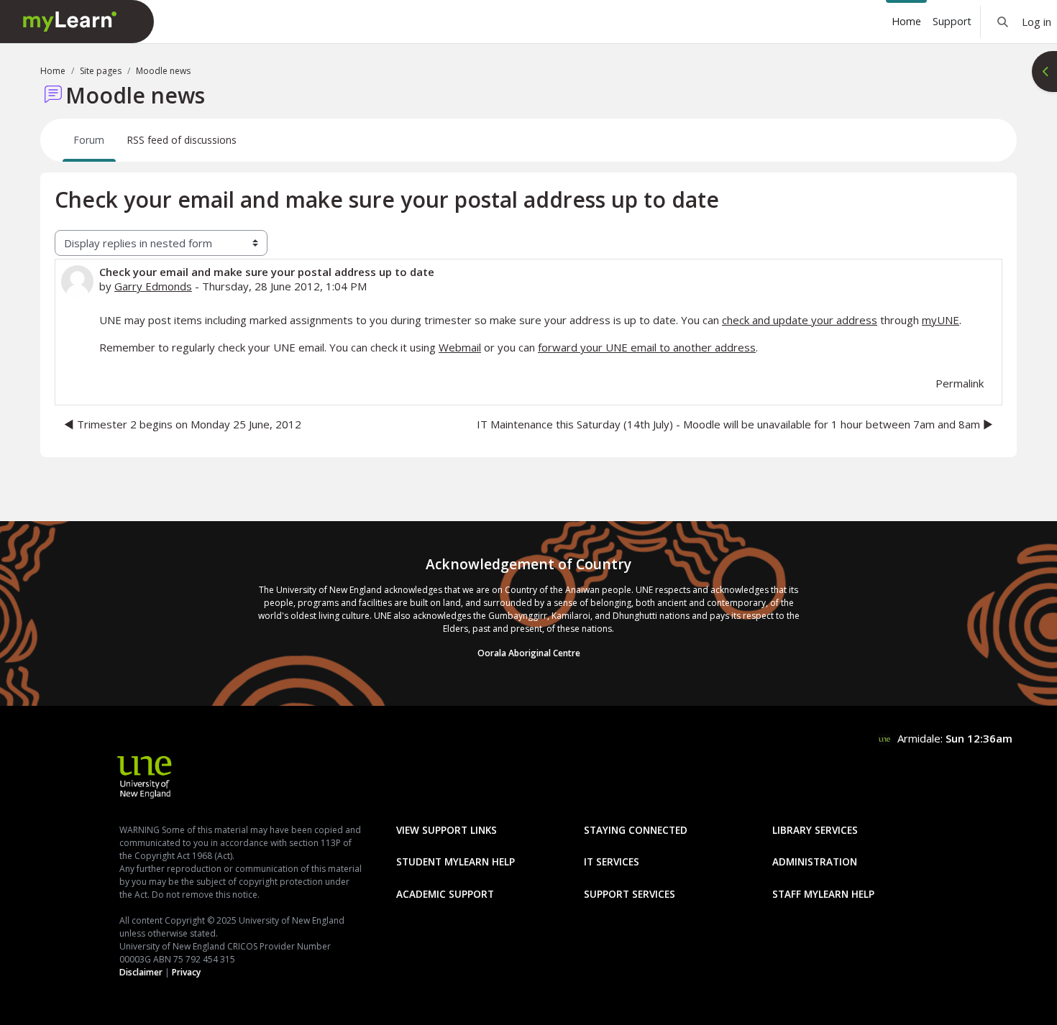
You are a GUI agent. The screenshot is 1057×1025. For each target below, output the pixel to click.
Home (52, 71)
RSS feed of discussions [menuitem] (182, 140)
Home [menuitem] (906, 21)
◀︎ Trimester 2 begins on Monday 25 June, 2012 (182, 424)
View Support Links (446, 830)
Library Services (815, 830)
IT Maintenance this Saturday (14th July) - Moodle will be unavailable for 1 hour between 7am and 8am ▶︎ (735, 424)
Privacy (186, 972)
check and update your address (799, 320)
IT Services (611, 861)
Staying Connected (635, 830)
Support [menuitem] (952, 21)
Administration (814, 861)
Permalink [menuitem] (959, 383)
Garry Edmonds (153, 286)
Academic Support (445, 894)
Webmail (460, 347)
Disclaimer (141, 972)
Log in (1036, 21)
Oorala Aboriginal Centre (528, 653)
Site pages (101, 71)
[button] (1002, 21)
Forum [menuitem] (89, 140)
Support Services (629, 894)
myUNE (940, 320)
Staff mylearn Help (823, 894)
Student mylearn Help (455, 861)
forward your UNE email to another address (647, 347)
